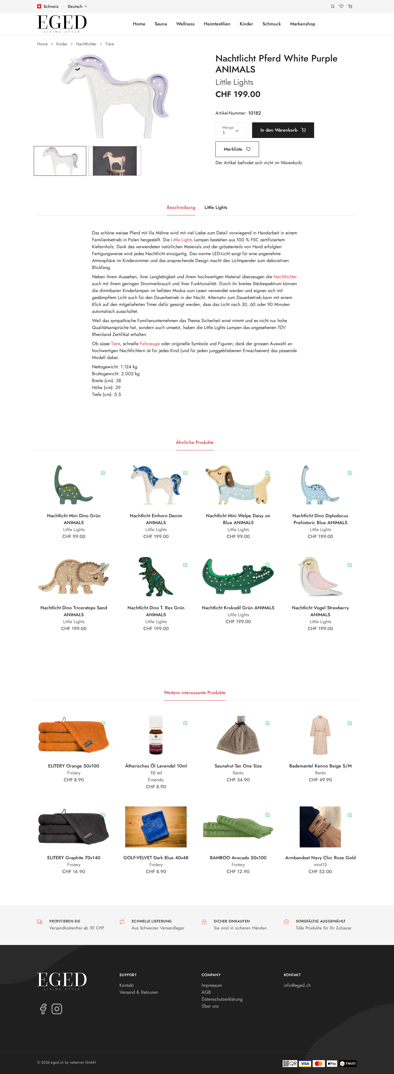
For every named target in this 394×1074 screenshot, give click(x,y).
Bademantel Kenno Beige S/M (320, 766)
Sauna (161, 23)
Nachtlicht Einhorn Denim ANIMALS (156, 519)
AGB (206, 992)
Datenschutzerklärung (222, 999)
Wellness (185, 23)
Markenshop (302, 23)
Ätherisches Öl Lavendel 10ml (156, 766)
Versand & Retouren (138, 992)
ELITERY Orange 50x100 (73, 766)
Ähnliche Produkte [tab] (195, 442)
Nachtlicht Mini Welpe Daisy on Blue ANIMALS (238, 519)
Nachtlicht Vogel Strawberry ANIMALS (320, 611)
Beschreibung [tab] (181, 207)
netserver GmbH (83, 1062)
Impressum (212, 985)
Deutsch (75, 6)
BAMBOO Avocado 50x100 (238, 857)
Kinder (246, 23)
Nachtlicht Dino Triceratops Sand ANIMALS (73, 611)
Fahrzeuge (150, 343)
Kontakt (126, 985)
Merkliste (234, 149)
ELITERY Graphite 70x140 (73, 857)
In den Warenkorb (279, 130)
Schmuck (271, 23)
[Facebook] (43, 1008)
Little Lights (234, 82)
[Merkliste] (341, 6)
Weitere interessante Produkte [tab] (195, 692)
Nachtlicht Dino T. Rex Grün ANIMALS (156, 611)
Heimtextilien (217, 23)
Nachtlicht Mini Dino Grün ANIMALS (74, 519)
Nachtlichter (86, 44)
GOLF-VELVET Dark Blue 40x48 (155, 857)
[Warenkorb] (350, 6)
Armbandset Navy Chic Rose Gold (320, 857)
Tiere (109, 44)
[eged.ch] (62, 24)
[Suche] (332, 6)
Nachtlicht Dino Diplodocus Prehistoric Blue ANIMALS (320, 519)
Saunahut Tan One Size (238, 766)
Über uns (210, 1006)
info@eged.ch (297, 985)
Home (139, 23)
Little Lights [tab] (215, 207)
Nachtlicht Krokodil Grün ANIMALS (238, 607)
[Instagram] (57, 1008)
